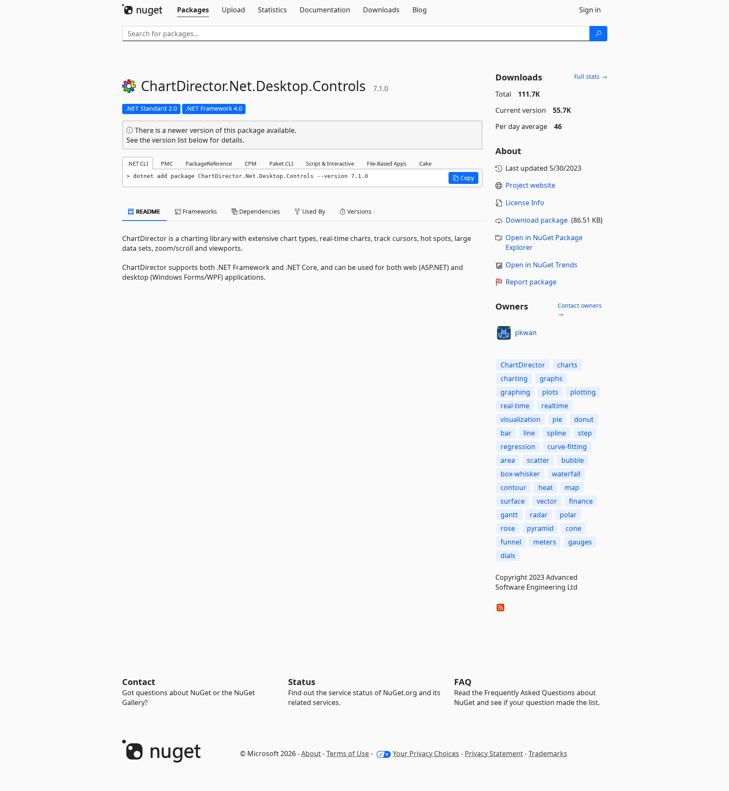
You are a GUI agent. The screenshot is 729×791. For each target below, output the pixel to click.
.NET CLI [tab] (137, 163)
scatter (538, 460)
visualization (520, 419)
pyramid (540, 528)
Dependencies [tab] (258, 211)
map (572, 487)
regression (517, 446)
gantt (509, 514)
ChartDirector (522, 365)
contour (513, 487)
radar (539, 514)
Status (301, 682)
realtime (554, 405)
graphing (515, 392)
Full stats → (590, 76)
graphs (551, 378)
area (507, 460)
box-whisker (520, 474)
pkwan (526, 332)
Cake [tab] (425, 163)
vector (547, 501)
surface (512, 501)
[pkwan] (504, 333)
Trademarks (548, 753)
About (311, 753)
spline (556, 433)
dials (507, 555)
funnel (510, 542)
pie (557, 419)
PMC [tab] (167, 163)
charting (514, 378)
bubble (572, 460)
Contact (138, 682)
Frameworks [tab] (199, 211)
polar (568, 514)
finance (581, 501)
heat (545, 487)
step (585, 433)
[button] (463, 178)
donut (584, 419)
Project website (530, 185)
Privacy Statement (494, 753)
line (529, 433)
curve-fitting (567, 446)
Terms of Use (347, 753)
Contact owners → (579, 309)
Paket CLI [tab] (281, 163)
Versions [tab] (359, 211)
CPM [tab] (251, 163)
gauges (580, 542)
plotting (583, 392)
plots (550, 392)
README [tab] (147, 211)
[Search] (598, 33)
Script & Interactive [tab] (330, 163)
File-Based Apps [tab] (386, 163)
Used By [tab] (312, 211)
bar (506, 433)
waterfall (566, 474)
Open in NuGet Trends (541, 264)
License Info (525, 202)
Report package (531, 282)
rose (507, 528)
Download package (537, 220)
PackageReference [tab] (209, 163)
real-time (514, 405)
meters (544, 542)
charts (567, 365)
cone (573, 528)
